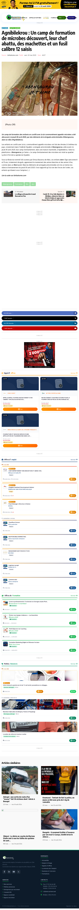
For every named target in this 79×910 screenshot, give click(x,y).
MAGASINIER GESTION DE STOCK (19, 551)
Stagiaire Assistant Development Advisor (21, 487)
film (15, 165)
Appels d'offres (47, 866)
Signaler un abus (71, 906)
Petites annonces (9, 887)
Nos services (8, 884)
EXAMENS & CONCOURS (69, 18)
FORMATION (55, 18)
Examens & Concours (48, 871)
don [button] (33, 184)
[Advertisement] (39, 228)
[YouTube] (14, 872)
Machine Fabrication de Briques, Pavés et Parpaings (19, 712)
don (61, 160)
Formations (45, 874)
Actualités (45, 860)
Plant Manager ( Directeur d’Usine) (19, 504)
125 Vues (45, 805)
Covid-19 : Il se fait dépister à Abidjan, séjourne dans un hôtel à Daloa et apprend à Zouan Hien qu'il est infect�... (53, 197)
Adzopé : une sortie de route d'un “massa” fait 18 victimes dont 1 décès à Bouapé (19, 799)
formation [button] (19, 184)
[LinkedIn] (9, 872)
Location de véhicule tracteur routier (14, 734)
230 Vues (45, 840)
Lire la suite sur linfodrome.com (14, 175)
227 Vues (5, 804)
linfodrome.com (13, 55)
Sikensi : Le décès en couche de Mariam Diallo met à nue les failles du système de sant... (19, 838)
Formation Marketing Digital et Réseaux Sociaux (24, 642)
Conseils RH (8, 892)
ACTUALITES (16, 18)
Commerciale (13, 579)
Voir (21, 409)
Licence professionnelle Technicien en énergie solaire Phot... (28, 601)
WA (74, 691)
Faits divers (15, 28)
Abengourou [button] (7, 184)
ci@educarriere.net (49, 891)
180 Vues (5, 844)
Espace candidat (9, 895)
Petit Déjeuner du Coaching (17, 629)
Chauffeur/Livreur (14, 522)
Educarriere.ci (11, 906)
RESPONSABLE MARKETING (17, 536)
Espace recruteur (9, 897)
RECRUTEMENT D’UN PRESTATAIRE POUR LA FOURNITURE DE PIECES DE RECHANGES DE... (55, 398)
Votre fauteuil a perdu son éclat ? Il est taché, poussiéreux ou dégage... (25, 685)
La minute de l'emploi (49, 868)
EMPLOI (24, 18)
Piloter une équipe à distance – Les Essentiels (23, 615)
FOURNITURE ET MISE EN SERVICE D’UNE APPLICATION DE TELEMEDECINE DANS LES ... (17, 435)
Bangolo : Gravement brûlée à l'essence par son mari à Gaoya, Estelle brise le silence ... (58, 834)
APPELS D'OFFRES (35, 18)
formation (15, 134)
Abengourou (68, 137)
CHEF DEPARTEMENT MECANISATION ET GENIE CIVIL (25, 471)
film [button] (27, 184)
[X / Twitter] (18, 872)
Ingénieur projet (14, 565)
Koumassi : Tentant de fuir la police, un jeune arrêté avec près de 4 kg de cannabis (58, 799)
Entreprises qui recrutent (12, 889)
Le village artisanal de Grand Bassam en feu (25, 195)
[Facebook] (4, 872)
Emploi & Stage (47, 863)
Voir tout (73, 373)
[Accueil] (8, 17)
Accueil (5, 28)
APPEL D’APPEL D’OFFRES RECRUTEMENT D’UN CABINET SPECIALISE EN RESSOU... (18, 398)
